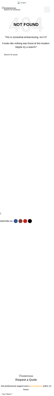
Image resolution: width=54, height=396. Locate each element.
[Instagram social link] (6, 3)
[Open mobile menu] (49, 8)
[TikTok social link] (13, 3)
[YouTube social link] (9, 3)
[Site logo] (9, 8)
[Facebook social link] (3, 3)
